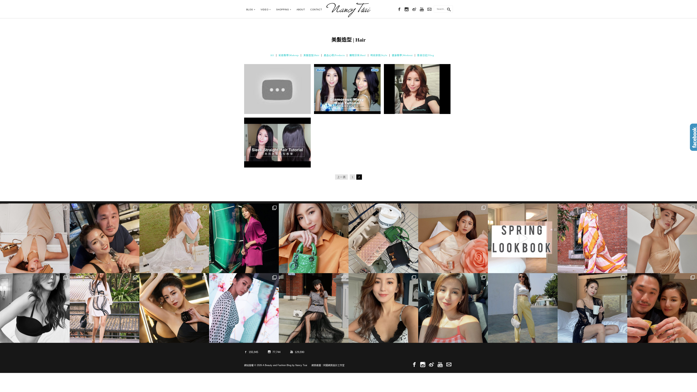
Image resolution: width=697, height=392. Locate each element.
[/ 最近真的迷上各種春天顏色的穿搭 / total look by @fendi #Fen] (592, 238)
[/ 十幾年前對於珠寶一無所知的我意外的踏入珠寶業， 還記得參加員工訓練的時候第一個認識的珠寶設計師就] (244, 308)
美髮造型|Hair (311, 55)
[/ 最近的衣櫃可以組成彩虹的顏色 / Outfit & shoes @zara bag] (523, 308)
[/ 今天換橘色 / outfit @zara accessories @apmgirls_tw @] (453, 308)
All (272, 55)
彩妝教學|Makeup (289, 55)
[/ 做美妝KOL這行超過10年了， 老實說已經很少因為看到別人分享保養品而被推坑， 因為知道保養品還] (662, 238)
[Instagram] (406, 9)
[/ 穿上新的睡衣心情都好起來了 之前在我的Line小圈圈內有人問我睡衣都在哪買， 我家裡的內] (592, 308)
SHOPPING (282, 9)
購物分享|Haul (357, 55)
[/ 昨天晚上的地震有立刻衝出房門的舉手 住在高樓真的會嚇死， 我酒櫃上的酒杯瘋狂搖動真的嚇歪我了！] (383, 308)
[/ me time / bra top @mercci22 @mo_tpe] (35, 308)
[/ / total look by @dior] (313, 308)
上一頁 (341, 177)
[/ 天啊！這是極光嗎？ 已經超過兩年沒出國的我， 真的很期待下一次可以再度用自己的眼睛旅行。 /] (244, 238)
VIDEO (264, 9)
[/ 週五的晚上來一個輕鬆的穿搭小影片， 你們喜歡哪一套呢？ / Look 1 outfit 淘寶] (523, 238)
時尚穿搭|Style (379, 55)
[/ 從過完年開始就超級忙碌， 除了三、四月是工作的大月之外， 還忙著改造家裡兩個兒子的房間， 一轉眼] (453, 238)
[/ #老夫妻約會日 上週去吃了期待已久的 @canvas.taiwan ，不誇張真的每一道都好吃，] (104, 238)
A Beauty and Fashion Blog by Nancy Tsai (348, 10)
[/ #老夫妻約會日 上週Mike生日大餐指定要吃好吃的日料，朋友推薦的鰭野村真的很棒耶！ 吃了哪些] (662, 308)
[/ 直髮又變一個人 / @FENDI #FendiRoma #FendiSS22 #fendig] (104, 308)
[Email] (449, 364)
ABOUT (301, 9)
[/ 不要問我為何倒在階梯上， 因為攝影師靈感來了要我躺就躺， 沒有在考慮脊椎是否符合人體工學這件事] (35, 238)
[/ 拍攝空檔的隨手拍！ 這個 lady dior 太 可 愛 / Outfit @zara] (313, 238)
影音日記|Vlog (425, 55)
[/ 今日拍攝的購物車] (383, 238)
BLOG (249, 9)
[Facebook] (399, 9)
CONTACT (316, 9)
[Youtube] (421, 9)
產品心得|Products (334, 55)
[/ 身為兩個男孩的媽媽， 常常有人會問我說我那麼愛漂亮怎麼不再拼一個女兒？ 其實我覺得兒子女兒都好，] (174, 238)
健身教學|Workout (402, 55)
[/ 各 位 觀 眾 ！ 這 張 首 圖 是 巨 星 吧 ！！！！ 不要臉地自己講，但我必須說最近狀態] (174, 308)
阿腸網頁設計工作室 (334, 365)
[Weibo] (414, 9)
